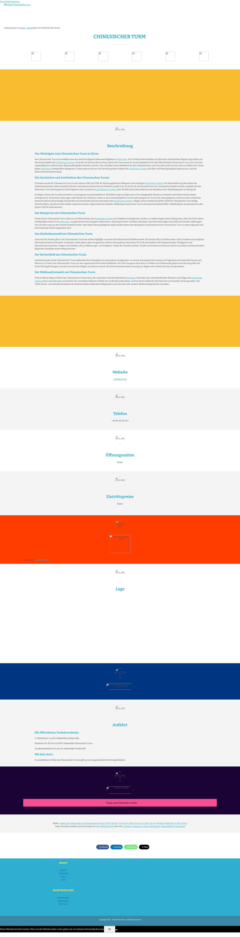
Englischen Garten (154, 183)
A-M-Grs (123, 823)
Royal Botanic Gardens (105, 189)
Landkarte (63, 873)
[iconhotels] (204, 52)
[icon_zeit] (69, 52)
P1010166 (168, 823)
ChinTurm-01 (135, 823)
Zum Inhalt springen (10, 1)
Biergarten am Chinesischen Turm (87, 823)
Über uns (63, 904)
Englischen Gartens (65, 162)
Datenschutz (63, 897)
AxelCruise (65, 823)
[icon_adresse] (137, 52)
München (122, 159)
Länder (63, 870)
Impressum (63, 900)
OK (109, 929)
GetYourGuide (42, 560)
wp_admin (28, 28)
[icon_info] (36, 52)
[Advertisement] (120, 95)
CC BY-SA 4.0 (111, 823)
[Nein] (116, 929)
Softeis (160, 823)
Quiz (63, 879)
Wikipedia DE (106, 826)
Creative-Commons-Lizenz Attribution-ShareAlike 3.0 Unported (154, 826)
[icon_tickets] (170, 52)
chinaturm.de (120, 379)
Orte (63, 876)
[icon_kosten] (103, 52)
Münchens (46, 168)
